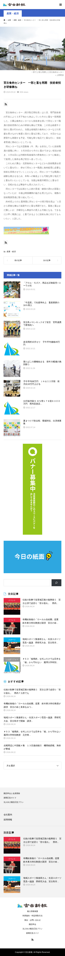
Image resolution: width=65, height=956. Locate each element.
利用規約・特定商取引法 (32, 916)
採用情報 (8, 819)
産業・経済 (13, 13)
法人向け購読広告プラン (14, 802)
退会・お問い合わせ (32, 920)
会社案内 (8, 814)
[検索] (56, 582)
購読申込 (32, 924)
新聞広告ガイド (10, 798)
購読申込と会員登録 (12, 793)
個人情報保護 (32, 911)
